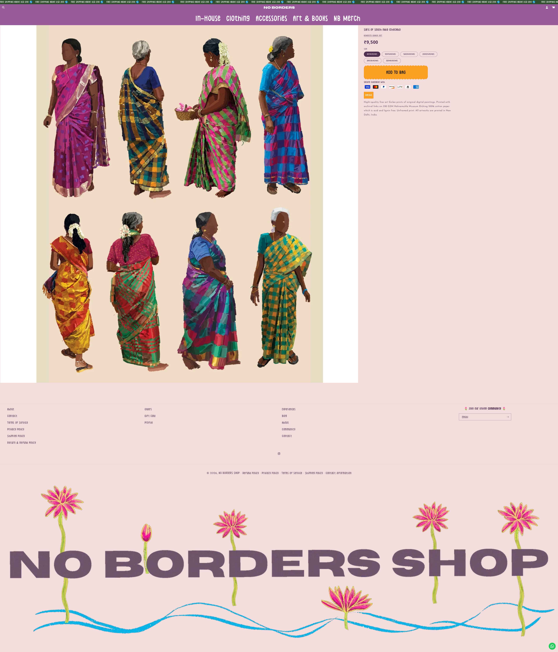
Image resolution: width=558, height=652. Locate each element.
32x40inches (392, 61)
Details (368, 95)
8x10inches (372, 54)
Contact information (338, 473)
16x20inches (409, 54)
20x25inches (428, 54)
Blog (284, 416)
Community (288, 429)
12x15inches (390, 54)
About (10, 409)
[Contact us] (552, 646)
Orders (148, 409)
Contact (12, 416)
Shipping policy (314, 473)
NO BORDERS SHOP (229, 473)
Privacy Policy (15, 429)
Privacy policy (270, 473)
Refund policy (251, 473)
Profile (149, 422)
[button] (3, 7)
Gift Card (150, 416)
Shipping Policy (16, 436)
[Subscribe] (508, 416)
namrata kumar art (373, 35)
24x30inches (372, 61)
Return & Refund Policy (21, 443)
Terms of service (292, 473)
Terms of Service (17, 422)
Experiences (289, 409)
